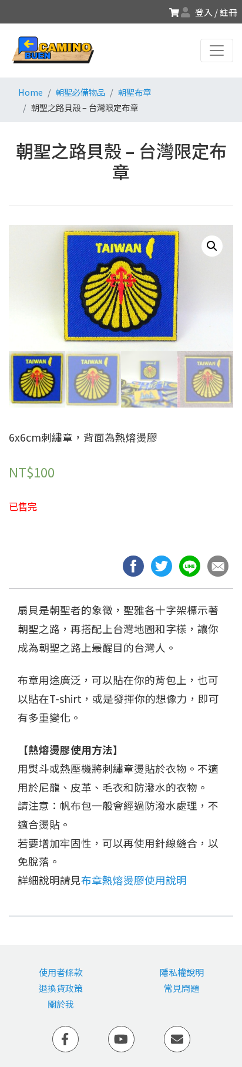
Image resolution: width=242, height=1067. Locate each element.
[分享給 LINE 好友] (193, 564)
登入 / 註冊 (216, 12)
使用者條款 (61, 972)
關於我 (61, 1004)
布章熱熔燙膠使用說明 (134, 880)
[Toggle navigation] (216, 50)
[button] (220, 564)
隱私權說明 (182, 972)
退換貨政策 (61, 988)
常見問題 (181, 988)
